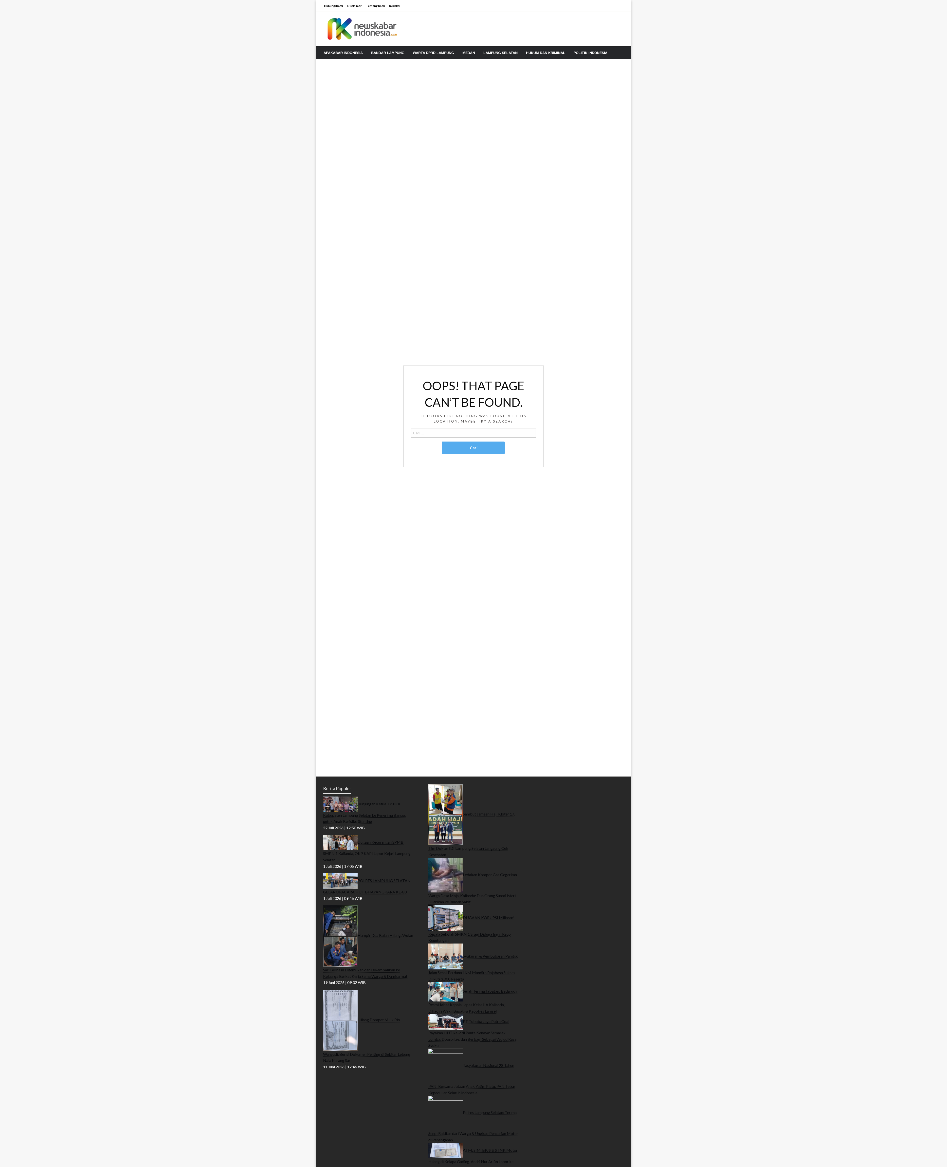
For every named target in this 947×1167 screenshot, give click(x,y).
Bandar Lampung (387, 53)
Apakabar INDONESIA (343, 53)
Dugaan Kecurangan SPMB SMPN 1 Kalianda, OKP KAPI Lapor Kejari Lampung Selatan (367, 851)
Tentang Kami (375, 6)
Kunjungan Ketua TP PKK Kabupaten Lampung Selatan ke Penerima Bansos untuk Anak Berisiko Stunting (364, 812)
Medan (468, 53)
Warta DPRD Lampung (433, 53)
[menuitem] (343, 53)
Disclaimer (354, 6)
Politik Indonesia (590, 53)
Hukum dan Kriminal (545, 53)
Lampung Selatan (500, 53)
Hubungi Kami (333, 6)
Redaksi (394, 6)
